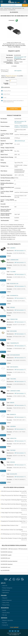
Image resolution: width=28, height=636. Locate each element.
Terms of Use (5, 602)
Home (1, 8)
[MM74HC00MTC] (3, 368)
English (25, 2)
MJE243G (12, 462)
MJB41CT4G (13, 438)
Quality (4, 610)
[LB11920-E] (3, 249)
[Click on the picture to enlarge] (14, 30)
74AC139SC (13, 378)
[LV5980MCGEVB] (3, 261)
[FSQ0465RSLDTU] (3, 344)
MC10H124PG (13, 474)
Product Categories (7, 587)
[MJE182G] (3, 309)
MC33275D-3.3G (14, 283)
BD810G (12, 402)
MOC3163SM (13, 331)
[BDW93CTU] (3, 416)
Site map (4, 615)
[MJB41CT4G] (3, 440)
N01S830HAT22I (14, 295)
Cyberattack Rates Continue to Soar (9, 525)
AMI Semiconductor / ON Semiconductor (20, 57)
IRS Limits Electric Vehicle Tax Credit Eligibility (12, 529)
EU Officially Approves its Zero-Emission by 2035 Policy (14, 534)
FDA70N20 (12, 450)
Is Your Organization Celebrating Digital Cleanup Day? (14, 499)
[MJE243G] (3, 463)
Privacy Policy (6, 604)
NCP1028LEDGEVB (15, 355)
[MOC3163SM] (3, 332)
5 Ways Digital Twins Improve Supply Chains (11, 512)
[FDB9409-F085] (3, 320)
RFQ (4, 256)
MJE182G (12, 307)
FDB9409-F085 (13, 319)
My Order (4, 622)
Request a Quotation (7, 620)
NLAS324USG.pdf (20, 140)
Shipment (4, 598)
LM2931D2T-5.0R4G (15, 390)
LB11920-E (12, 247)
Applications (5, 592)
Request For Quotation (11, 75)
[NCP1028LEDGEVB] (3, 356)
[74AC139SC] (3, 380)
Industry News (6, 612)
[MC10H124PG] (3, 475)
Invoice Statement (7, 600)
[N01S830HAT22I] (3, 297)
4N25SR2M (13, 426)
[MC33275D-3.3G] (3, 285)
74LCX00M (12, 271)
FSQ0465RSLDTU (14, 343)
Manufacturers (7, 8)
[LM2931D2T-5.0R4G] (3, 392)
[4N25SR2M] (3, 428)
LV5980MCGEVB (14, 259)
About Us (4, 585)
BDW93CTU (13, 414)
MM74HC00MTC (14, 366)
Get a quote (17, 70)
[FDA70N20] (3, 451)
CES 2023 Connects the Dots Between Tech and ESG (14, 491)
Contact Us (5, 625)
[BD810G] (3, 404)
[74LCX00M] (3, 273)
